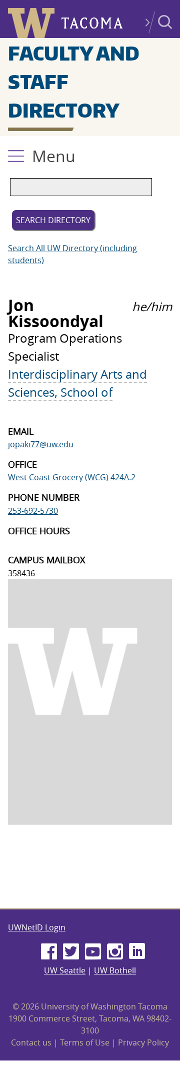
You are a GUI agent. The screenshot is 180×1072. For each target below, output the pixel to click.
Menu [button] (54, 156)
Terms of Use (85, 1042)
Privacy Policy (143, 1042)
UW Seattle (65, 970)
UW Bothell (115, 970)
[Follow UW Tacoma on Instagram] (115, 951)
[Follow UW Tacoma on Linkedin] (137, 952)
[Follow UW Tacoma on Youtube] (93, 951)
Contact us (31, 1042)
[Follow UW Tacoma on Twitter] (71, 951)
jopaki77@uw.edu (41, 444)
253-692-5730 (33, 510)
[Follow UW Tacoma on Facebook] (49, 951)
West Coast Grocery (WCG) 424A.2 (72, 477)
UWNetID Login (37, 927)
